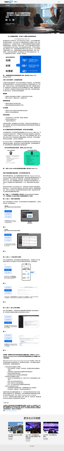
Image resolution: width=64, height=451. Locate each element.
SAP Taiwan (12, 23)
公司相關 (8, 5)
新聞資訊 (7, 23)
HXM (7, 410)
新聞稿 (10, 432)
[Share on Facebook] (6, 20)
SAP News (11, 438)
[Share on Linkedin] (13, 20)
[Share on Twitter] (10, 20)
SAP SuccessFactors (13, 410)
